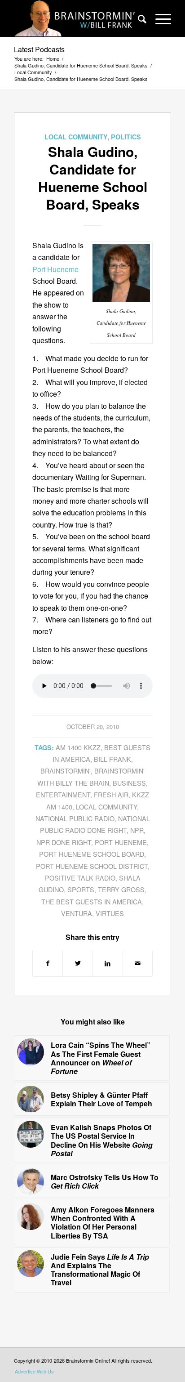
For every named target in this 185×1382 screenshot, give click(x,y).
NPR (137, 830)
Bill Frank (112, 759)
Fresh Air (111, 794)
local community (106, 806)
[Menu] (158, 18)
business (129, 782)
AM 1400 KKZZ (78, 747)
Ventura (76, 913)
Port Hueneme (55, 269)
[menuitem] (137, 18)
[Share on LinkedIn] (108, 963)
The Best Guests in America (91, 901)
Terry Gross (121, 889)
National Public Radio (75, 818)
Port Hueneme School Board (91, 854)
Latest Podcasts (39, 49)
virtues (110, 913)
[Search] (137, 18)
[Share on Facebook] (48, 963)
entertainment (63, 794)
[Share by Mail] (138, 963)
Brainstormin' (65, 770)
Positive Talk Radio (80, 877)
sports (80, 889)
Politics (126, 136)
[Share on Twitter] (77, 963)
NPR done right (63, 842)
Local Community (75, 136)
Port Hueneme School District (92, 866)
